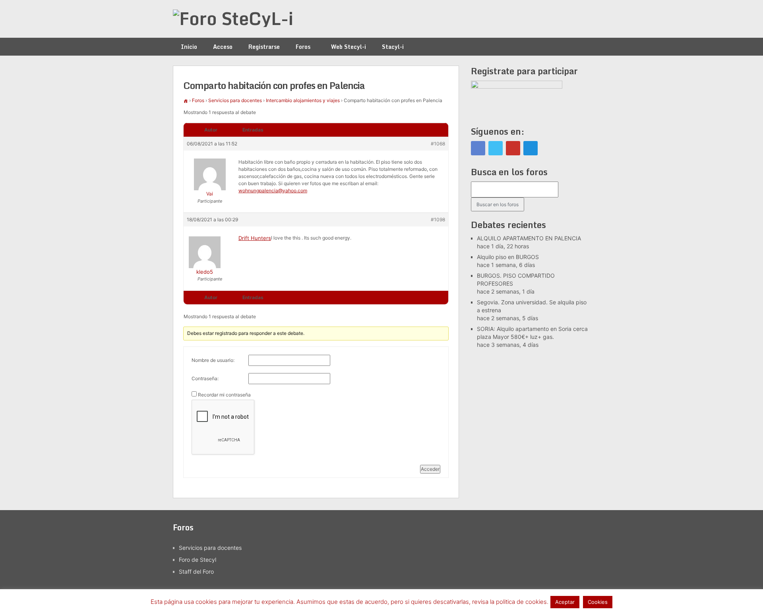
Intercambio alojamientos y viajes (303, 100)
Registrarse (264, 46)
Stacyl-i (393, 46)
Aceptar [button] (565, 602)
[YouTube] (513, 148)
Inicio (189, 46)
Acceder (430, 469)
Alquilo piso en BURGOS (508, 256)
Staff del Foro (196, 571)
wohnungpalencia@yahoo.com (272, 190)
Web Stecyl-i (348, 46)
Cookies (598, 602)
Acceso (222, 46)
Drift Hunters (254, 238)
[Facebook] (478, 148)
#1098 (438, 219)
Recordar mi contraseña (224, 395)
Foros (303, 46)
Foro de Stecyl (197, 559)
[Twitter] (495, 148)
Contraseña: (205, 378)
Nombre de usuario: (213, 360)
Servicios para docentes (235, 100)
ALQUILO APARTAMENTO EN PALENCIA (529, 238)
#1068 (438, 144)
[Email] (530, 148)
